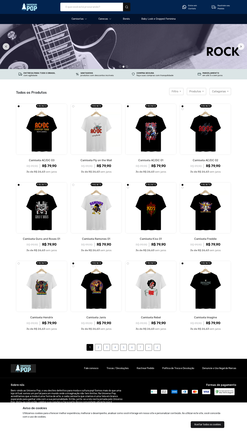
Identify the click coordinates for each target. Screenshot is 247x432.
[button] (79, 18)
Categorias (219, 91)
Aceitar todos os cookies (207, 424)
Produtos (195, 91)
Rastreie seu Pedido (224, 7)
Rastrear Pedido (145, 368)
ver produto (41, 129)
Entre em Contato (192, 7)
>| (157, 347)
